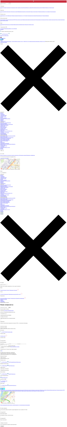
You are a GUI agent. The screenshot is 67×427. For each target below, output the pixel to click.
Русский (1, 38)
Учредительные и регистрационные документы (7, 390)
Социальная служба (14, 7)
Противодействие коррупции (51, 390)
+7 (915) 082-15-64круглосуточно (3, 381)
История (24, 7)
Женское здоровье (7, 298)
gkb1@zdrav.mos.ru (11, 365)
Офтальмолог (11, 290)
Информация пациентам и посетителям (24, 11)
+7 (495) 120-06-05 (17, 41)
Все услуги (19, 294)
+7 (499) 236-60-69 (4, 365)
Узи (1, 294)
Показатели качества (28, 390)
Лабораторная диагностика (12, 294)
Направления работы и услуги (9, 28)
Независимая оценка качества (20, 390)
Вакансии (47, 7)
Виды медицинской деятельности (5, 11)
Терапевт (1, 290)
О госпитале (2, 28)
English (4, 38)
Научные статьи (31, 24)
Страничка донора (20, 7)
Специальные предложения (32, 15)
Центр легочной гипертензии (60, 19)
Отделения (4, 7)
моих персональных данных (15, 346)
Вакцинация (6, 294)
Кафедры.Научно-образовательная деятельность (21, 24)
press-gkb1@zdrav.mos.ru (12, 385)
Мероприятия (2, 24)
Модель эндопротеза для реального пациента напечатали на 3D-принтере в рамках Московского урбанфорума (17, 155)
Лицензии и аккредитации (35, 390)
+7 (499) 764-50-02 (5, 41)
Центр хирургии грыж (18, 19)
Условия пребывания (45, 15)
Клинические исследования (9, 24)
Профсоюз (43, 7)
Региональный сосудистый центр (41, 19)
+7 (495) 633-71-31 (34, 41)
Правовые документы (43, 390)
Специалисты (9, 7)
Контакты (1, 29)
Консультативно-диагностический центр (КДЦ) (7, 19)
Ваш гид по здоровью (46, 11)
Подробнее (7, 158)
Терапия (17, 298)
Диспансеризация (53, 11)
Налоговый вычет (39, 15)
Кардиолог (5, 290)
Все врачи (15, 290)
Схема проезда (2, 158)
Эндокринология (13, 298)
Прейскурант (10, 15)
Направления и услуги (3, 15)
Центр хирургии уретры (4, 20)
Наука (1, 141)
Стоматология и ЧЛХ (3, 145)
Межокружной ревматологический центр (29, 19)
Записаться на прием (14, 11)
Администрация (51, 7)
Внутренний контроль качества (37, 7)
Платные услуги (2, 128)
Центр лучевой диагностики (50, 19)
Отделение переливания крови (9, 310)
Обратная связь (40, 11)
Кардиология (2, 298)
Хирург (8, 290)
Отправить (2, 347)
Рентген (3, 294)
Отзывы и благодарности (34, 11)
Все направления (21, 298)
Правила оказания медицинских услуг (18, 15)
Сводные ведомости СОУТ (60, 390)
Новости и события (29, 7)
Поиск (9, 307)
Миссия (1, 7)
